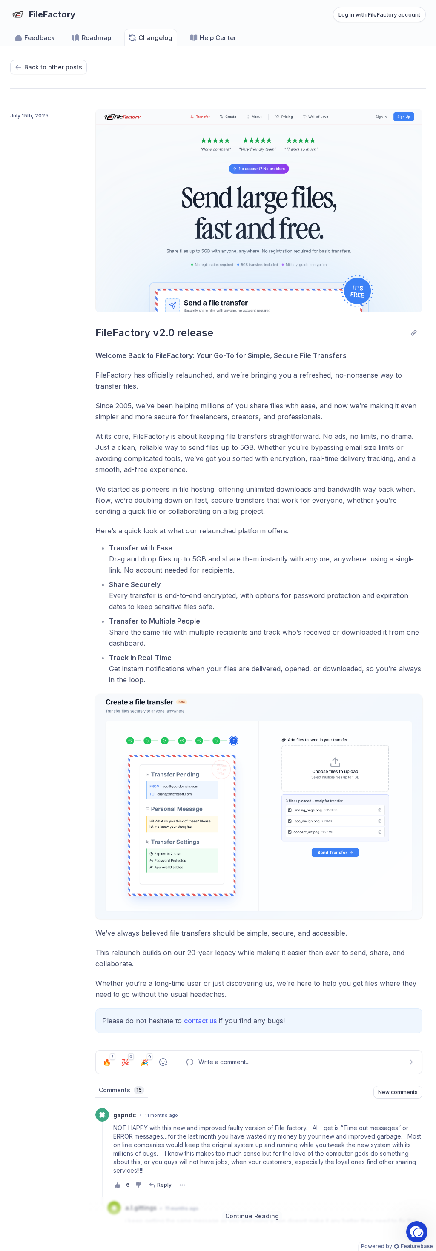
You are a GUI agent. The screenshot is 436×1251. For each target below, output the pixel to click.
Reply (164, 1185)
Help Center (218, 38)
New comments (398, 1092)
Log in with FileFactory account (379, 14)
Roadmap (96, 38)
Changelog (155, 38)
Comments (120, 1090)
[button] (416, 1231)
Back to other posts (53, 67)
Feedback (39, 38)
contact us (200, 1020)
